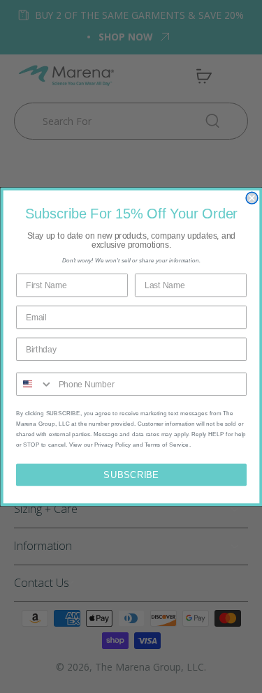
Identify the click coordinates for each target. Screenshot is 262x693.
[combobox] (34, 384)
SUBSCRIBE (131, 474)
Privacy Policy (112, 444)
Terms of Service (167, 444)
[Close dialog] (252, 198)
